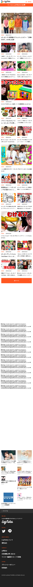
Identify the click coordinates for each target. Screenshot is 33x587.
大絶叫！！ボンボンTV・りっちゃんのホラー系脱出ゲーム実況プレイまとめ (8, 58)
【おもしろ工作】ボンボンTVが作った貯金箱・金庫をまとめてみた (24, 256)
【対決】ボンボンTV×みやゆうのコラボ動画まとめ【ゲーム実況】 (8, 76)
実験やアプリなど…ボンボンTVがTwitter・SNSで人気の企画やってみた (8, 275)
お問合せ (4, 550)
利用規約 (4, 568)
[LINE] (10, 532)
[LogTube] (6, 1)
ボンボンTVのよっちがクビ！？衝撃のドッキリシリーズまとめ (24, 58)
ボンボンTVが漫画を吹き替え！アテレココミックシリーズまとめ (8, 208)
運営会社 (4, 543)
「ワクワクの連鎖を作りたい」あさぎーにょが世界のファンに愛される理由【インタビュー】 (24, 463)
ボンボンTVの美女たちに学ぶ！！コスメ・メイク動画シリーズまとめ (24, 141)
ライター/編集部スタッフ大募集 (11, 557)
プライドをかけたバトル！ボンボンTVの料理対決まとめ (8, 123)
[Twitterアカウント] (3, 531)
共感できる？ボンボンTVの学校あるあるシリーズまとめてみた (24, 208)
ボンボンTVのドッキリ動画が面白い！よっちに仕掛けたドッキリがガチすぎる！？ (24, 189)
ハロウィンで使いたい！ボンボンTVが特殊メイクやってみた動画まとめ (24, 122)
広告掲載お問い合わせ (8, 554)
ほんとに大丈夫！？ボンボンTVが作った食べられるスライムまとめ (24, 76)
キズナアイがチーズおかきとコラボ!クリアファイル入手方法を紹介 (24, 473)
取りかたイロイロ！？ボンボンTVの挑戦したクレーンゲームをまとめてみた (24, 275)
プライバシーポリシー (8, 564)
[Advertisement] (16, 305)
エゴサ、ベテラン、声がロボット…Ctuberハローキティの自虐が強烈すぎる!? (24, 499)
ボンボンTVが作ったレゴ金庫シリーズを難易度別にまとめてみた (16, 104)
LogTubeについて (7, 540)
